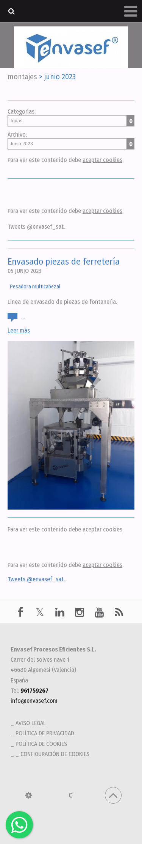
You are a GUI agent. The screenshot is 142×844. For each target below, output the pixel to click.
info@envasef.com (34, 700)
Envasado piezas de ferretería (64, 261)
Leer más (19, 330)
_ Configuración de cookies (52, 754)
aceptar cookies (102, 159)
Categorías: (22, 111)
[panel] (28, 795)
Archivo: (17, 134)
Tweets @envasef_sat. (36, 226)
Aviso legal (31, 723)
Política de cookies (41, 743)
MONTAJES (22, 76)
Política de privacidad (45, 733)
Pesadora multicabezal (35, 286)
